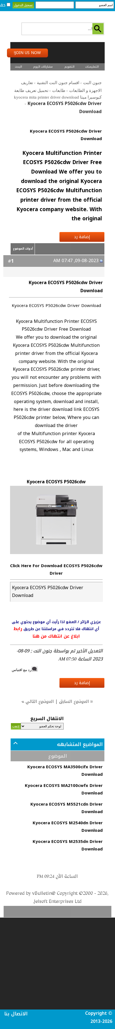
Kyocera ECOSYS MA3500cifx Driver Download (65, 770)
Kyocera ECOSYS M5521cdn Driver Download (66, 808)
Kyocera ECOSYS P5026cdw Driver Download (66, 135)
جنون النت (92, 83)
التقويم (69, 66)
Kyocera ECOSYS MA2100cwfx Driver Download (64, 789)
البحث (18, 66)
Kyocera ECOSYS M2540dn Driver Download (68, 826)
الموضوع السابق (74, 701)
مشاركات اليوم (43, 66)
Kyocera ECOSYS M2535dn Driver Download (68, 845)
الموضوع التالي (40, 701)
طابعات (58, 90)
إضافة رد (82, 237)
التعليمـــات (92, 66)
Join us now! (27, 53)
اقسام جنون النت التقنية (58, 83)
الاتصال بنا (16, 1013)
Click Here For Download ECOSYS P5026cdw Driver (56, 569)
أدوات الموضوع (23, 248)
